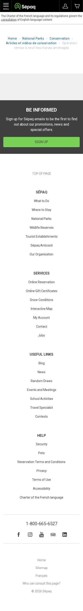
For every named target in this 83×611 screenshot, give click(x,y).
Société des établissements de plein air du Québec (24, 7)
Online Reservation (41, 282)
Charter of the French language (41, 497)
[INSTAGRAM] (30, 534)
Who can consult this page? (41, 583)
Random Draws (41, 381)
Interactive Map (41, 309)
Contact (41, 326)
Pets (41, 453)
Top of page (41, 173)
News (41, 372)
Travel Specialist (41, 407)
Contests (41, 416)
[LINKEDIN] (64, 534)
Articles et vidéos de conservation (31, 43)
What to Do (41, 201)
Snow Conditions (41, 300)
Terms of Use (41, 479)
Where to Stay (41, 210)
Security (41, 444)
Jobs (41, 335)
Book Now (77, 6)
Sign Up (41, 142)
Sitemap (42, 568)
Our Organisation (41, 254)
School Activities (41, 399)
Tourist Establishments (41, 236)
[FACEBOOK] (18, 534)
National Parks (33, 38)
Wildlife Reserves (42, 227)
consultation (9, 19)
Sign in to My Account (65, 6)
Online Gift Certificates (41, 291)
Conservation (59, 38)
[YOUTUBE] (41, 534)
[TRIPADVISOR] (53, 534)
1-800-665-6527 (41, 523)
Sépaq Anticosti (42, 245)
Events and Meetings (41, 390)
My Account (41, 317)
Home (12, 38)
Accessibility (41, 488)
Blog (42, 363)
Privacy (42, 471)
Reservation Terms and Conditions (41, 462)
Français (41, 575)
